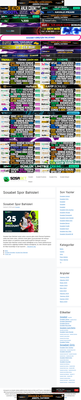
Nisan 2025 (63, 283)
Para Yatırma (64, 260)
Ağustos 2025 (64, 280)
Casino (62, 251)
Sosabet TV (72, 374)
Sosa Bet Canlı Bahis (64, 330)
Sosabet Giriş (53, 177)
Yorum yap (8, 254)
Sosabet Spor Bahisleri (18, 204)
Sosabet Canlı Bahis (67, 328)
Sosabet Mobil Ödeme (64, 359)
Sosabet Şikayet (64, 177)
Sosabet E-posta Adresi (64, 336)
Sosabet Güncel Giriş (71, 349)
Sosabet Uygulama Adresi (65, 378)
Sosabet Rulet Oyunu (64, 368)
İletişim (30, 181)
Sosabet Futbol (64, 342)
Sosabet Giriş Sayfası (67, 210)
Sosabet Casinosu (73, 334)
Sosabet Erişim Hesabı (64, 338)
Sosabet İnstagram (66, 215)
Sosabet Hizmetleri (10, 252)
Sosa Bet (70, 317)
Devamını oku (31, 246)
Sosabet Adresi (65, 196)
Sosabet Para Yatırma (64, 366)
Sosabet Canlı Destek (67, 218)
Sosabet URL (69, 376)
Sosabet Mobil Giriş (66, 220)
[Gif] (40, 86)
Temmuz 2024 (64, 296)
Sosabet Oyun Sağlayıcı (64, 364)
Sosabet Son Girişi (72, 370)
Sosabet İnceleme (41, 177)
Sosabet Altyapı (65, 212)
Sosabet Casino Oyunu (64, 334)
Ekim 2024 (63, 288)
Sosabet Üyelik (64, 226)
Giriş (61, 254)
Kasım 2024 (63, 285)
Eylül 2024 (63, 291)
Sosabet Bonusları (65, 325)
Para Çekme (64, 257)
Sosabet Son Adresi (64, 370)
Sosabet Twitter (63, 376)
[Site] (20, 64)
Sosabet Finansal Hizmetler (65, 340)
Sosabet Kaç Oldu (65, 231)
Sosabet (30, 177)
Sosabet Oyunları (65, 362)
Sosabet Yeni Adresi (64, 380)
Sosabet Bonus (65, 223)
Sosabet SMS (71, 368)
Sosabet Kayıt (64, 229)
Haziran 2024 (64, 299)
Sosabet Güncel (63, 349)
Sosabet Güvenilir (65, 351)
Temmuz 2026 (64, 277)
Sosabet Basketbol (66, 321)
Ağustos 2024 (64, 293)
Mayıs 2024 (63, 301)
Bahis (6, 250)
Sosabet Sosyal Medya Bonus (66, 372)
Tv (60, 262)
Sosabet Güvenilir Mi (66, 234)
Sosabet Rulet (72, 366)
